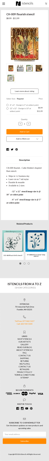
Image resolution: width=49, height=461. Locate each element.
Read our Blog (24, 347)
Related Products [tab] (25, 224)
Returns (24, 361)
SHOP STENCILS (25, 339)
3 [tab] (29, 263)
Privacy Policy (24, 372)
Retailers (24, 369)
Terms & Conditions (24, 375)
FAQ (24, 353)
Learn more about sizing (24, 91)
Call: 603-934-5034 (24, 324)
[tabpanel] (13, 245)
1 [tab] (20, 263)
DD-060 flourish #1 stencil (13, 255)
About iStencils (24, 350)
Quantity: (24, 119)
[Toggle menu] (3, 3)
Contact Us (25, 355)
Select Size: (24, 99)
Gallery (24, 344)
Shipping (24, 358)
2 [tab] (24, 263)
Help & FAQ (24, 364)
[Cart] (46, 3)
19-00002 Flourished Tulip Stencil (36, 255)
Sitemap (25, 377)
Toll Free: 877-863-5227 (24, 321)
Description (24, 160)
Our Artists (24, 342)
